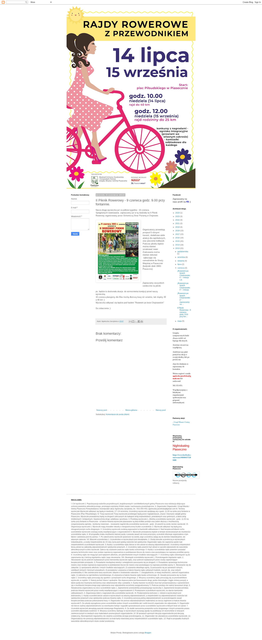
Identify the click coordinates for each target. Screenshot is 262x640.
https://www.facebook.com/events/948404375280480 (182, 457)
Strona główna (131, 410)
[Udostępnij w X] (136, 321)
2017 (177, 234)
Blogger (148, 633)
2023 (177, 216)
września (181, 257)
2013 (177, 248)
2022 (177, 220)
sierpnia (181, 261)
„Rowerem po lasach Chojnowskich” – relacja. (183, 286)
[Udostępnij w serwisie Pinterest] (141, 321)
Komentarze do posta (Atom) (117, 414)
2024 (177, 213)
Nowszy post (101, 410)
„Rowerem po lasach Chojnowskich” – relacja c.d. (183, 275)
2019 (177, 227)
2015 (177, 241)
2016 (177, 238)
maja (180, 321)
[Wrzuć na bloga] (133, 321)
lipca (180, 264)
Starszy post (161, 410)
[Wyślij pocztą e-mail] (130, 321)
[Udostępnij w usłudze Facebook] (138, 321)
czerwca (181, 268)
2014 (177, 245)
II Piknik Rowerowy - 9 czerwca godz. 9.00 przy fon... (184, 312)
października (183, 252)
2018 (177, 231)
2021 (177, 223)
